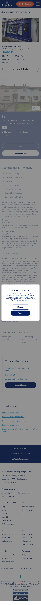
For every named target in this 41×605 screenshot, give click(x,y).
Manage (20, 307)
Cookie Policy (25, 297)
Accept (20, 313)
